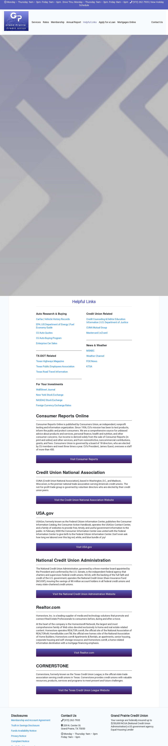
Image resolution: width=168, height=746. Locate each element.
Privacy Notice (18, 736)
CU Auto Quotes (44, 332)
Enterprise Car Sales (46, 343)
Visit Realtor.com (84, 652)
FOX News (91, 361)
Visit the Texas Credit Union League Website (84, 690)
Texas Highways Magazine (50, 361)
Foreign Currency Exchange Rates (53, 405)
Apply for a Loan (107, 22)
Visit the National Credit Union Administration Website (84, 594)
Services (36, 22)
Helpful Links (90, 22)
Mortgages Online (126, 22)
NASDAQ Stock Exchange (49, 400)
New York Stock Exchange (49, 394)
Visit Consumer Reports (84, 459)
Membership (57, 22)
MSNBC (90, 350)
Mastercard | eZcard (96, 332)
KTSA (89, 366)
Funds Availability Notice (23, 730)
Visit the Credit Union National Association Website (84, 499)
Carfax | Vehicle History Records (53, 319)
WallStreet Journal (45, 389)
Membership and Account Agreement (30, 720)
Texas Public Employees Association (55, 366)
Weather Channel (95, 356)
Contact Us (157, 22)
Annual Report (73, 22)
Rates (46, 22)
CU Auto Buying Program (49, 338)
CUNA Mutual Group (96, 327)
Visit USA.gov (84, 547)
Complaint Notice (20, 741)
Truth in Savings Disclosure (25, 725)
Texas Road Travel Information (52, 371)
